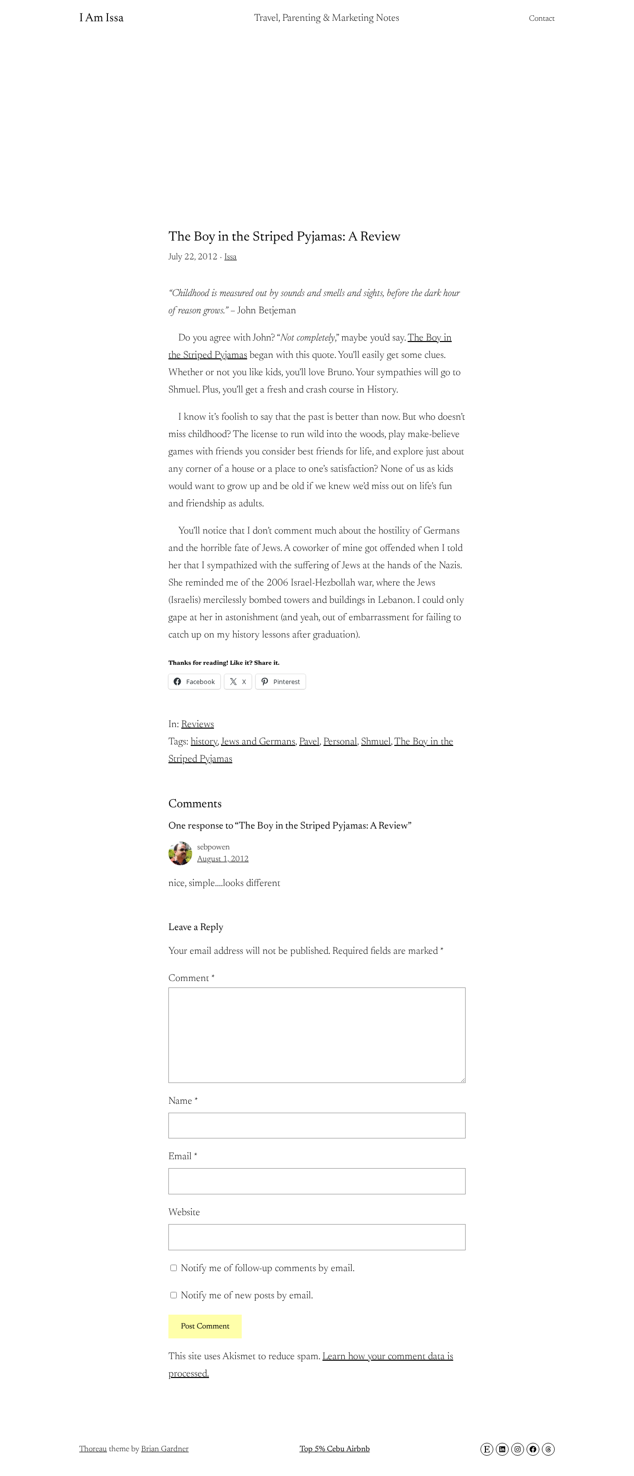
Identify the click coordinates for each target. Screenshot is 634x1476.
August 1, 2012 (223, 859)
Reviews (197, 725)
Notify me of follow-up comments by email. (268, 1269)
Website (184, 1213)
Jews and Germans (258, 742)
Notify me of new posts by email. (247, 1296)
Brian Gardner (165, 1449)
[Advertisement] (317, 116)
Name (183, 1101)
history (204, 742)
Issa (230, 257)
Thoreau (93, 1449)
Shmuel (376, 742)
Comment (191, 979)
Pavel (309, 742)
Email (183, 1157)
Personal (340, 742)
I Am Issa (101, 18)
